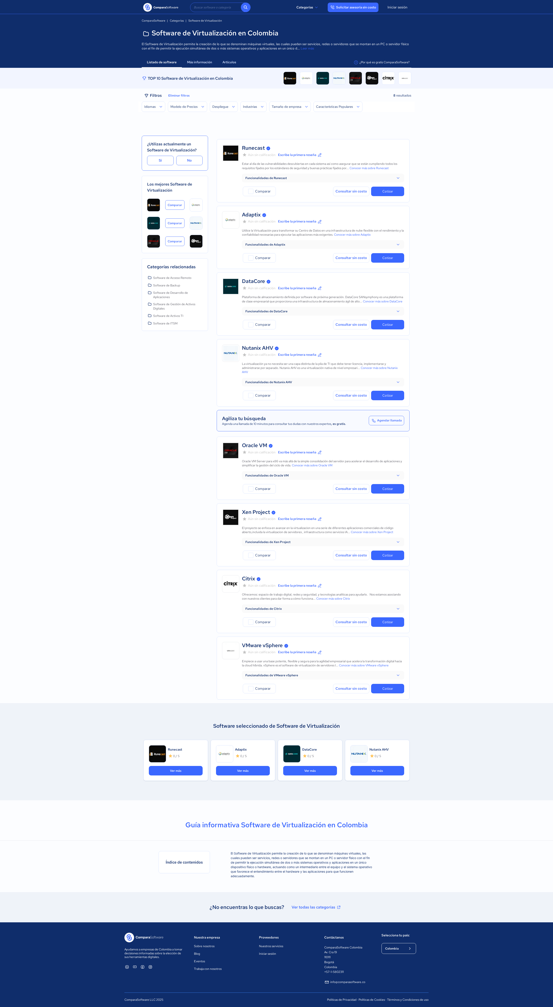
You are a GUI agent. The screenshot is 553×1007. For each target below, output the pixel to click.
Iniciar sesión (397, 7)
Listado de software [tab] (162, 62)
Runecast (253, 148)
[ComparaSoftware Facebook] (142, 966)
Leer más (307, 48)
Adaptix (251, 214)
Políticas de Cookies (372, 1000)
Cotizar (387, 191)
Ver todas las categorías (313, 907)
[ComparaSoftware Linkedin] (127, 966)
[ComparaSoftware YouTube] (134, 966)
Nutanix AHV (257, 348)
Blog (197, 954)
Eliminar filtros (179, 95)
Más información (199, 62)
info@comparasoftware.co (347, 982)
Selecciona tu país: (395, 935)
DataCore (253, 281)
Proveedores (269, 937)
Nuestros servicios (271, 946)
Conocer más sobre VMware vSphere (364, 665)
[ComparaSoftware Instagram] (150, 966)
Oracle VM (254, 445)
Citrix (248, 578)
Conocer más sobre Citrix (333, 598)
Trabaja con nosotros (208, 969)
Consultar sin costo (351, 191)
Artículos (229, 62)
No (189, 160)
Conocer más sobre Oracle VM (312, 465)
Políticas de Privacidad (341, 1000)
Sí (160, 160)
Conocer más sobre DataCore (382, 301)
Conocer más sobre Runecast (369, 168)
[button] (323, 178)
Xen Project (256, 512)
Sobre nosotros (204, 946)
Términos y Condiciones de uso (408, 1000)
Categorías (304, 7)
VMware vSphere (262, 645)
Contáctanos (334, 937)
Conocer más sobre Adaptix (352, 235)
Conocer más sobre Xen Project (372, 532)
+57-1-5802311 (334, 972)
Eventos (199, 961)
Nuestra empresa (207, 937)
